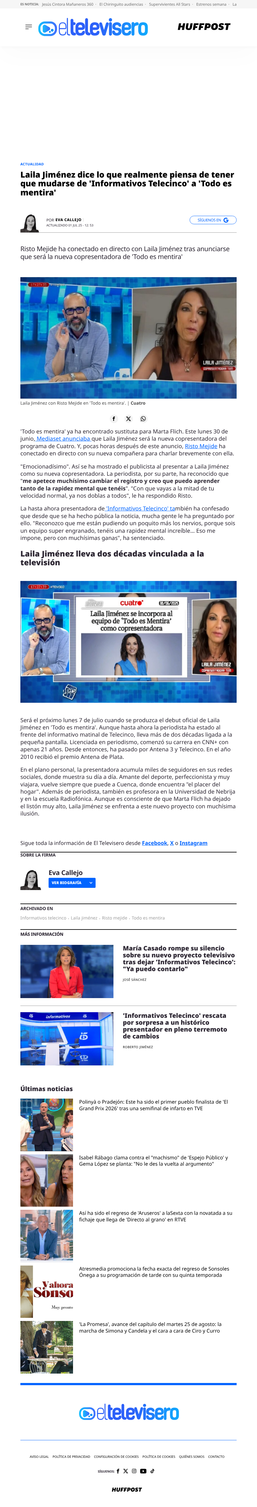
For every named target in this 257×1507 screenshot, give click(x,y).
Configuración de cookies (116, 1457)
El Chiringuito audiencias (121, 4)
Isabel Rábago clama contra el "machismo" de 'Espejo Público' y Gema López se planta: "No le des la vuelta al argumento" (153, 1161)
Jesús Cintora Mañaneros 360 (68, 4)
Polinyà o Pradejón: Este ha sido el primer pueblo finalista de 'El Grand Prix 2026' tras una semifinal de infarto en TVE (153, 1105)
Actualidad (32, 164)
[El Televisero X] (125, 1471)
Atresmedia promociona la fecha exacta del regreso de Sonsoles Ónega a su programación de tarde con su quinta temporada (154, 1272)
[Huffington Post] (204, 27)
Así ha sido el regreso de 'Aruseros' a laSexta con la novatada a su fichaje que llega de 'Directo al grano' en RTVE (156, 1216)
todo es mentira (148, 918)
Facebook (154, 843)
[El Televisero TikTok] (152, 1471)
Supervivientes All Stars (170, 4)
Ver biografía (66, 882)
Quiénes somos (191, 1457)
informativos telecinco (43, 918)
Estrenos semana (212, 4)
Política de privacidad (71, 1457)
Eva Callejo (68, 220)
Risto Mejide (201, 446)
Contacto (216, 1457)
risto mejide (114, 918)
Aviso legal (39, 1457)
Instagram (193, 843)
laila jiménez (84, 918)
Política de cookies (159, 1457)
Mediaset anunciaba (63, 439)
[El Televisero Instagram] (134, 1471)
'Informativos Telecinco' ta (140, 508)
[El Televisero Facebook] (118, 1472)
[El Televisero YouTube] (143, 1471)
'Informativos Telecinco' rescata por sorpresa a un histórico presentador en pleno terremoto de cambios (175, 1025)
